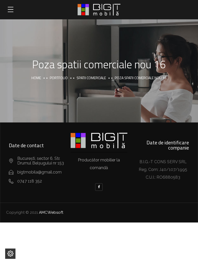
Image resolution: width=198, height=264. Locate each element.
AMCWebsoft (51, 212)
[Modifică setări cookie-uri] (10, 254)
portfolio (59, 77)
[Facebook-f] (99, 187)
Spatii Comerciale (91, 77)
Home (36, 77)
